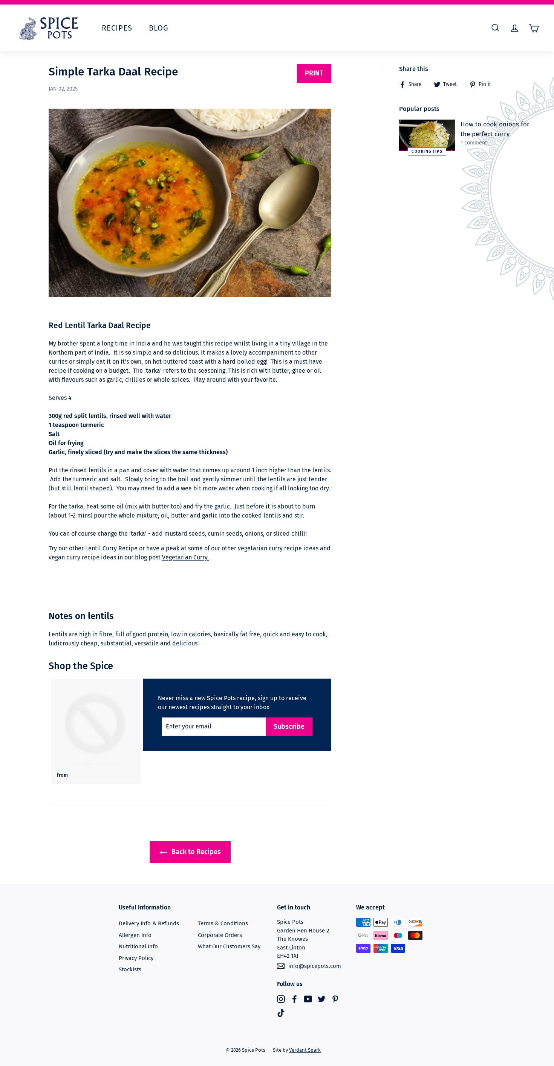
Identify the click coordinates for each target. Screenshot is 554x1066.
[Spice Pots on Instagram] (281, 998)
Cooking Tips (427, 151)
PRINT (314, 73)
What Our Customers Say (229, 946)
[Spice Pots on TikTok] (281, 1013)
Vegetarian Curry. (185, 557)
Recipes (117, 27)
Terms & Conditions (223, 923)
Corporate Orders (220, 935)
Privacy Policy (136, 958)
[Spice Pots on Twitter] (322, 998)
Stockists (130, 969)
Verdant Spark (305, 1050)
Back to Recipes (195, 852)
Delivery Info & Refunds (149, 923)
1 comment (474, 143)
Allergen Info (135, 935)
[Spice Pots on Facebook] (294, 998)
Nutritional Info (138, 946)
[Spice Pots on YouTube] (308, 998)
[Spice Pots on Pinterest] (335, 998)
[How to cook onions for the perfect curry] (427, 135)
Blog (158, 27)
